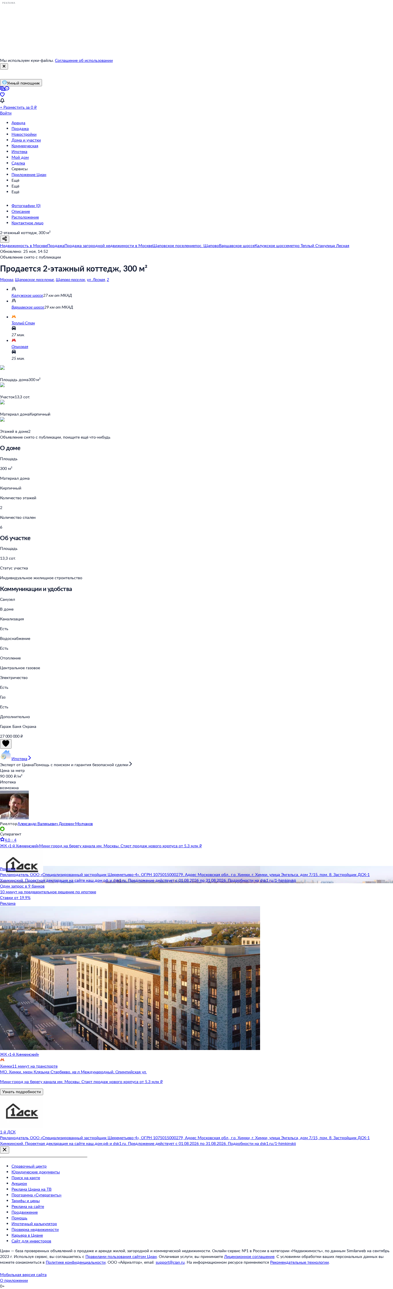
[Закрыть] (4, 66)
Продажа (20, 128)
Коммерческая (25, 145)
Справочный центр (29, 1166)
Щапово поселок (70, 279)
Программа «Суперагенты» (37, 1195)
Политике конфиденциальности (76, 1262)
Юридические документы (36, 1172)
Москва (6, 279)
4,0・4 (10, 840)
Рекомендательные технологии (299, 1262)
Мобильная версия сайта (23, 1274)
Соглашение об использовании (84, 60)
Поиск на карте (26, 1177)
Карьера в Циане (27, 1235)
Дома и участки (26, 140)
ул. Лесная (96, 279)
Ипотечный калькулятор (34, 1223)
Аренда (18, 122)
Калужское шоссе (27, 295)
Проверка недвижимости (35, 1229)
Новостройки (24, 134)
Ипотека (19, 151)
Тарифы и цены (26, 1200)
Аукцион (19, 1183)
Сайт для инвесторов (31, 1241)
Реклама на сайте (28, 1206)
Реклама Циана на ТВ (31, 1189)
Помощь (19, 1218)
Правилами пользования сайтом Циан (121, 1256)
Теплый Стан (23, 323)
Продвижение (25, 1212)
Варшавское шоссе (28, 307)
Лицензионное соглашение (249, 1256)
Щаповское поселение (34, 279)
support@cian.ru (170, 1262)
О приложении (14, 1280)
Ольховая (20, 346)
